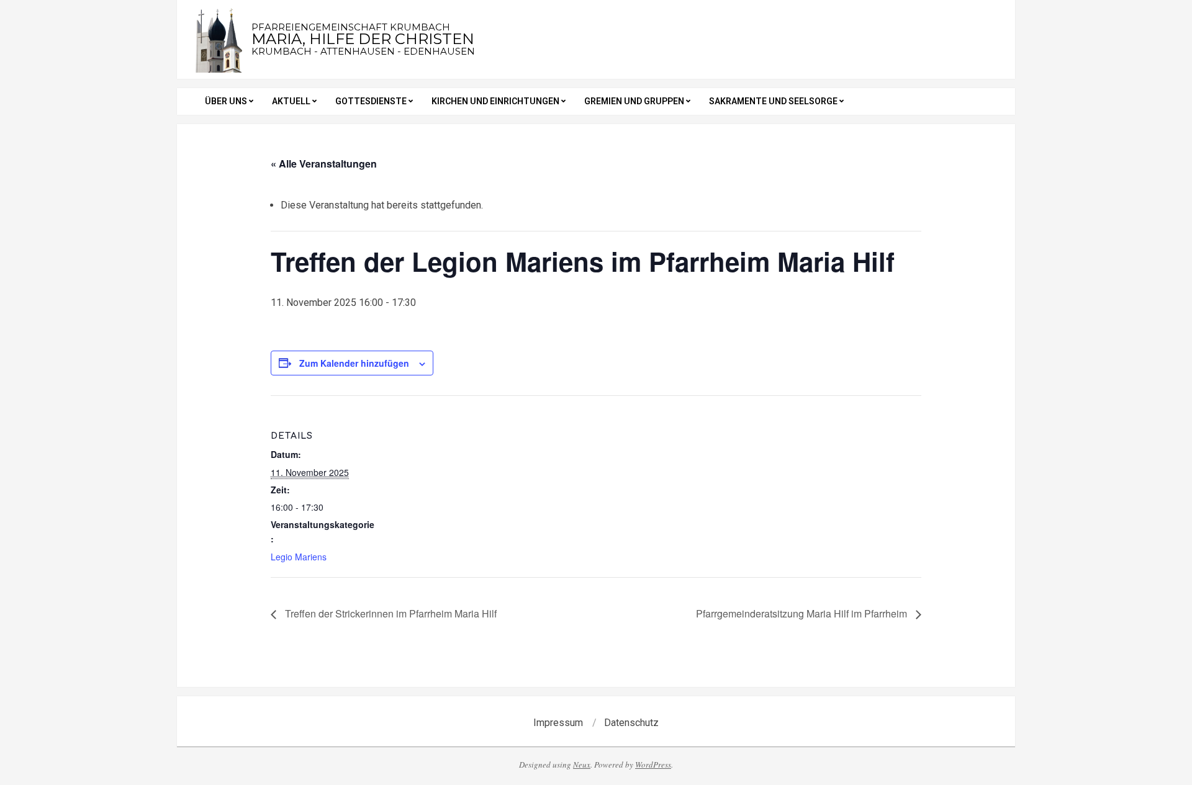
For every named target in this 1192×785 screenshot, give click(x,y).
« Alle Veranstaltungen (324, 163)
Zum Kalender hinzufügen (354, 363)
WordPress (653, 764)
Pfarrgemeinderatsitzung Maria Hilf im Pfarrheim (803, 613)
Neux (581, 764)
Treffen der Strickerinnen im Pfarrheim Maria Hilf (389, 613)
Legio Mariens (299, 556)
